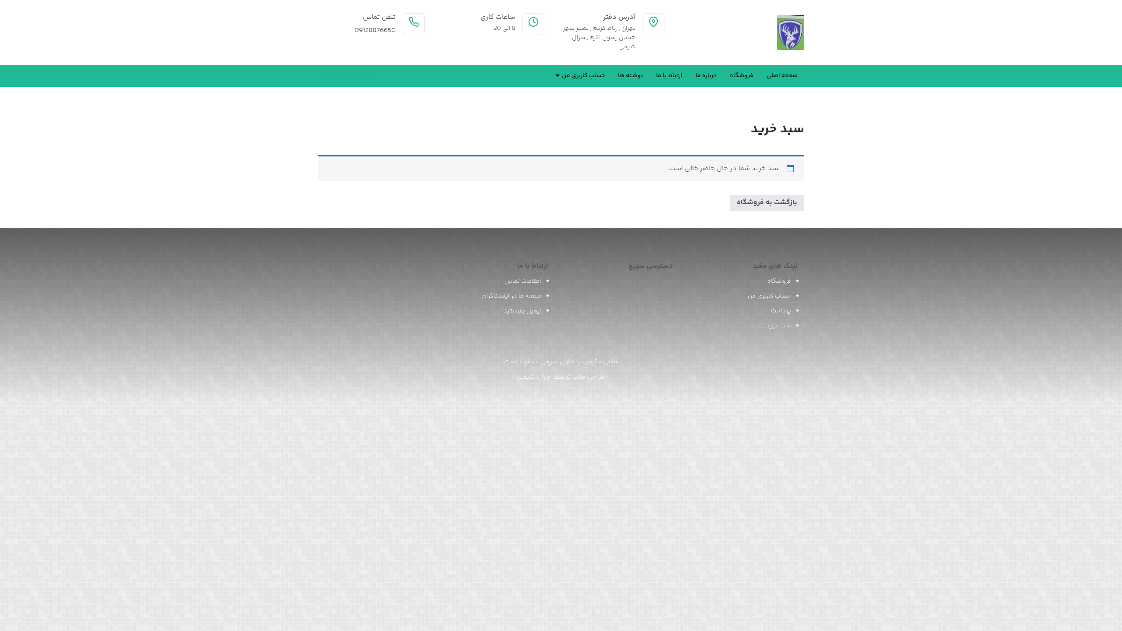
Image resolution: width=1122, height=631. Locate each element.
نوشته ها (630, 76)
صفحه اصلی (782, 76)
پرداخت (781, 311)
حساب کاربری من (583, 76)
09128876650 (375, 30)
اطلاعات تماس (522, 281)
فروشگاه (741, 76)
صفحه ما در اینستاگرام (511, 296)
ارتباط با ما (669, 76)
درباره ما (706, 76)
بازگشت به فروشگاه (767, 202)
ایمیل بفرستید (522, 311)
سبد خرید (778, 326)
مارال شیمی (534, 377)
